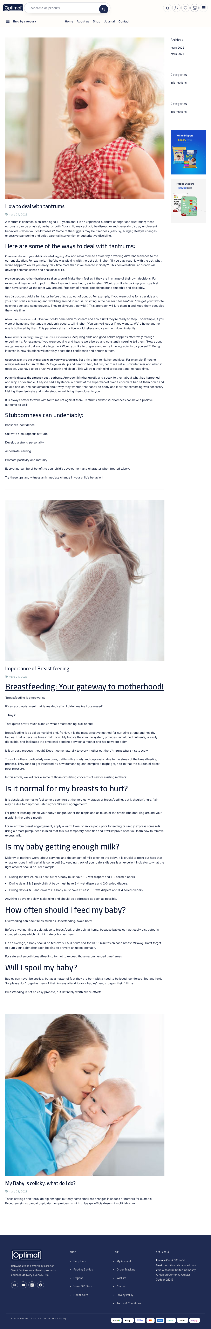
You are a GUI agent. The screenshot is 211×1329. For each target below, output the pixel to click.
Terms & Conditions (129, 1303)
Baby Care (80, 1261)
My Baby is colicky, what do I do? (40, 1183)
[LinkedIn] (31, 1284)
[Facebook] (40, 1284)
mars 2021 (177, 53)
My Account (124, 1261)
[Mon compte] (176, 8)
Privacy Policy (125, 1295)
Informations (179, 82)
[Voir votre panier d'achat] (195, 8)
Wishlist (121, 1278)
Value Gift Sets (83, 1286)
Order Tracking (126, 1269)
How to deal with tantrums (34, 206)
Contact (122, 1286)
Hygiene (78, 1278)
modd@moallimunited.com (179, 1265)
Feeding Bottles (83, 1269)
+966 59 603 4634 (174, 1260)
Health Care (81, 1295)
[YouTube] (23, 1284)
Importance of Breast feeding (37, 668)
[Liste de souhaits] (185, 8)
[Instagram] (14, 1284)
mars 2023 (177, 47)
